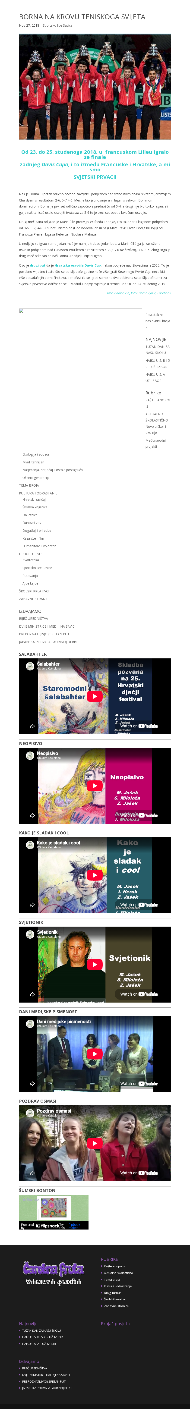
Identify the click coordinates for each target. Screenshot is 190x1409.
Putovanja (30, 575)
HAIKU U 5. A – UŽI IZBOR (39, 1344)
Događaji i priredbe (36, 530)
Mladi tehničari (33, 462)
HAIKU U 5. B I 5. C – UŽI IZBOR (42, 1337)
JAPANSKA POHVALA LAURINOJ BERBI (48, 642)
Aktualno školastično (118, 1273)
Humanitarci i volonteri (39, 546)
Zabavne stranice (116, 1306)
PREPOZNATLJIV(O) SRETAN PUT (44, 634)
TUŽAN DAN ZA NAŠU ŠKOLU (41, 1330)
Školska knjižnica (35, 507)
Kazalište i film (33, 538)
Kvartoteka (30, 560)
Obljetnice (30, 515)
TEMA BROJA (29, 485)
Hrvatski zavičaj (34, 499)
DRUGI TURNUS (31, 554)
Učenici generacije (36, 477)
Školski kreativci (115, 1299)
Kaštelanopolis (114, 1266)
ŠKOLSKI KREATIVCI (34, 591)
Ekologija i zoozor (35, 454)
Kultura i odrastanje (118, 1286)
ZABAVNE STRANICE (34, 599)
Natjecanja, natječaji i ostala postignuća (52, 470)
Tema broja (112, 1279)
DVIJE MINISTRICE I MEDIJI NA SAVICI (47, 626)
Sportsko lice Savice (58, 25)
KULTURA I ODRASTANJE (38, 493)
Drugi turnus (112, 1293)
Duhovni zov (31, 522)
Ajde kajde (30, 583)
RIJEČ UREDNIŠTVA (33, 618)
